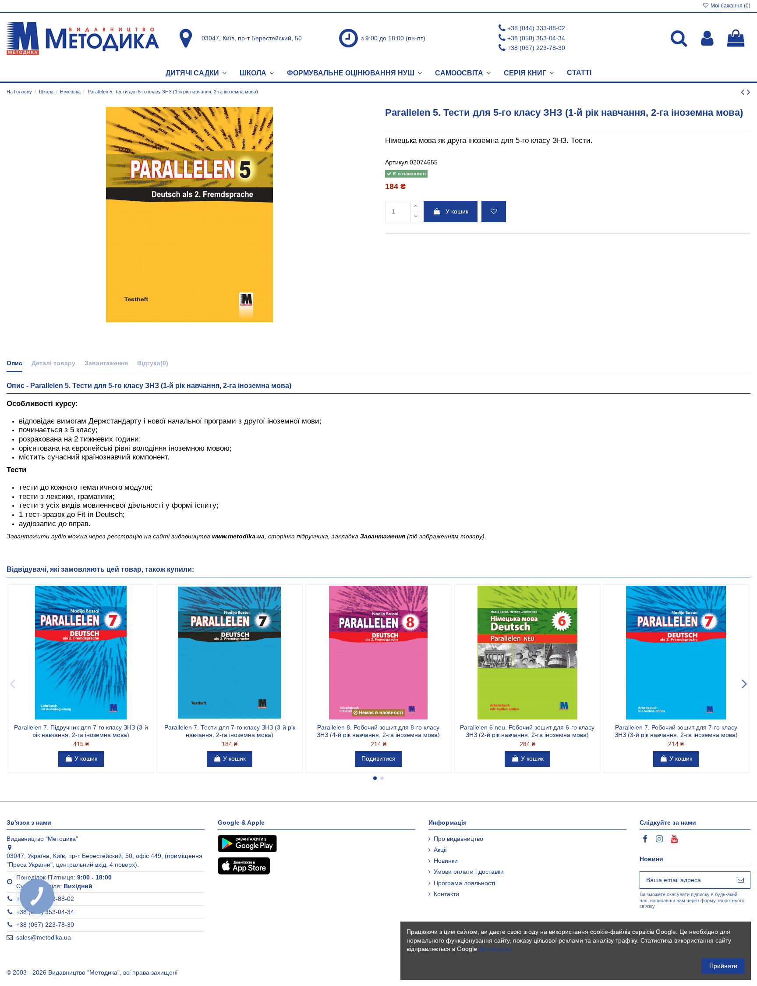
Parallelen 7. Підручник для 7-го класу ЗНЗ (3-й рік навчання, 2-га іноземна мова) (81, 731)
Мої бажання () (729, 6)
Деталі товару (53, 363)
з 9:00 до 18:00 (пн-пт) (393, 38)
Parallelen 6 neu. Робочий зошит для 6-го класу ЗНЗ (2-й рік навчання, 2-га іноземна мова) (527, 731)
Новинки (446, 860)
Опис (14, 363)
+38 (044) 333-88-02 (536, 28)
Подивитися (378, 758)
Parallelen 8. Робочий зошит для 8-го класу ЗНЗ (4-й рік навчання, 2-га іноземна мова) (378, 731)
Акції (440, 849)
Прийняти (723, 965)
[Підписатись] (741, 880)
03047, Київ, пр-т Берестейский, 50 (252, 38)
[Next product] (748, 92)
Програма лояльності (464, 882)
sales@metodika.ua (43, 937)
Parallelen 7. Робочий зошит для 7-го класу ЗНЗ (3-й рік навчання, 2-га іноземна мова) (676, 731)
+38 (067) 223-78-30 (536, 47)
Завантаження (106, 363)
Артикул (396, 162)
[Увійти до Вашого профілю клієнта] (707, 38)
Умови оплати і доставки (469, 871)
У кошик (457, 211)
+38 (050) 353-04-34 (536, 38)
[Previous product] (744, 92)
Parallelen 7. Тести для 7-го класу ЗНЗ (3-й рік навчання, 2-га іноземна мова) (229, 731)
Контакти (446, 893)
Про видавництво (458, 838)
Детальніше (495, 948)
